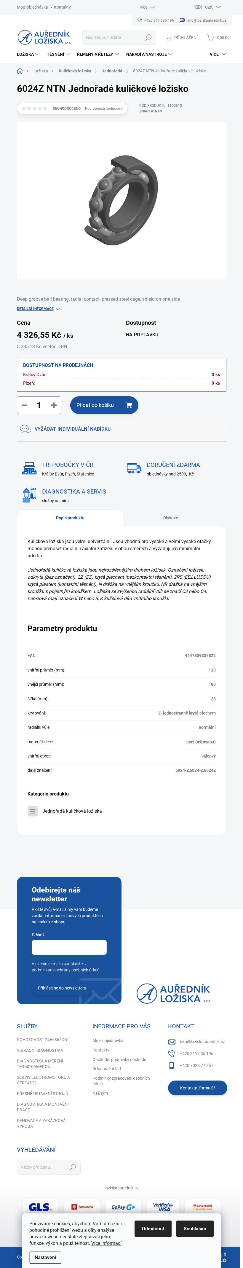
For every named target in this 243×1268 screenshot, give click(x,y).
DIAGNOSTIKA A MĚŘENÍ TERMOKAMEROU (40, 1064)
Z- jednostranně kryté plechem (187, 713)
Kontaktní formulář (197, 1088)
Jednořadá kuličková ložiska (72, 811)
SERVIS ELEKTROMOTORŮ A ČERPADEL (43, 1080)
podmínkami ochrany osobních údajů (66, 970)
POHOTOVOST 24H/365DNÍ (42, 1039)
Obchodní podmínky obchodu (119, 1059)
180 (212, 684)
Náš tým (100, 1093)
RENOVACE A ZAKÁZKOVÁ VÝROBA (41, 1123)
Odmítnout (153, 1229)
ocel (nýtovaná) (201, 741)
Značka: (150, 111)
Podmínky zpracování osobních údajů (121, 1081)
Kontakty (62, 7)
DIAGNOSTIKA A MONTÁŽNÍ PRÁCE (43, 1107)
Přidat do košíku (95, 405)
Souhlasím (195, 1229)
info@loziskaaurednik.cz (202, 1041)
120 (212, 670)
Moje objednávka (32, 7)
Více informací (106, 1243)
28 (213, 698)
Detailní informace (35, 309)
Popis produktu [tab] (70, 518)
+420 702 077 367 (196, 1065)
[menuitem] (29, 54)
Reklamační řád (106, 1068)
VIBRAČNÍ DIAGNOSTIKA (40, 1050)
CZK (209, 7)
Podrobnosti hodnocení (104, 108)
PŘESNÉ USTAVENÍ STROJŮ (42, 1093)
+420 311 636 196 (196, 1053)
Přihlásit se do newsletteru (62, 988)
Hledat (148, 37)
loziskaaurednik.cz (122, 1188)
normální (207, 727)
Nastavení (45, 1257)
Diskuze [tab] (170, 518)
